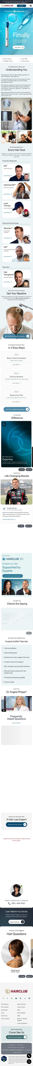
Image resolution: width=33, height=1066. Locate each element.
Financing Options (22, 1023)
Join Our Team (21, 1007)
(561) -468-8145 (18, 903)
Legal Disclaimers (17, 1052)
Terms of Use (20, 1045)
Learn (2, 1013)
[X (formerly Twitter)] (7, 998)
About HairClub (21, 1004)
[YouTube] (16, 998)
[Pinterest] (20, 998)
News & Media (21, 1013)
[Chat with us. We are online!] (29, 1061)
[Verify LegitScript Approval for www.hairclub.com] (4, 1059)
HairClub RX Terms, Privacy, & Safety (16, 1047)
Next (28, 469)
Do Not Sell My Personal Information (12, 1050)
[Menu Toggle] (31, 5)
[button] (1, 31)
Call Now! (23, 2)
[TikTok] (25, 998)
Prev (22, 469)
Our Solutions (5, 1004)
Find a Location (5, 1018)
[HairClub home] (16, 991)
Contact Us (4, 1016)
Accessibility (28, 1050)
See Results (4, 1010)
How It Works (5, 1007)
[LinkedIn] (29, 998)
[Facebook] (3, 998)
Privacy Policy (12, 1045)
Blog (18, 1010)
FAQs (18, 1016)
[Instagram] (11, 998)
